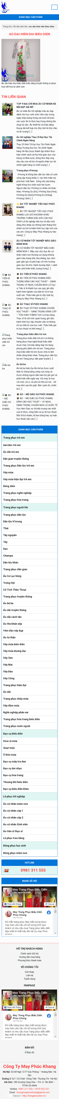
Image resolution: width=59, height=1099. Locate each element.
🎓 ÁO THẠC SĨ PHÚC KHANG (32, 304)
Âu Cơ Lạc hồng (12, 576)
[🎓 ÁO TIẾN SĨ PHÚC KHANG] (7, 280)
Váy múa (8, 472)
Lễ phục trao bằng (13, 838)
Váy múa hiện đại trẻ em (17, 479)
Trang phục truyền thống (17, 596)
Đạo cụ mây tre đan (14, 761)
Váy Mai (8, 664)
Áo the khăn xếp (12, 623)
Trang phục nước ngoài (16, 726)
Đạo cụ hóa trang (13, 775)
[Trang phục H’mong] (7, 175)
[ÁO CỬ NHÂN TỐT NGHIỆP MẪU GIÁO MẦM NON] (7, 246)
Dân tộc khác (10, 562)
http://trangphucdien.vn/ (34, 1095)
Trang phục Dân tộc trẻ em (18, 465)
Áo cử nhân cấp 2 (13, 817)
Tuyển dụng (29, 978)
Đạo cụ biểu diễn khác (16, 788)
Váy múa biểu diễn (14, 644)
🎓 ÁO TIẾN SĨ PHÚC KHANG (31, 274)
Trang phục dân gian (15, 569)
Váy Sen (8, 657)
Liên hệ (29, 975)
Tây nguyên (10, 535)
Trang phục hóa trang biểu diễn (21, 719)
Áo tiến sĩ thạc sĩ (13, 831)
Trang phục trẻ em (14, 437)
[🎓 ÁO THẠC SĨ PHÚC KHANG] (7, 310)
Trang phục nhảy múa (15, 698)
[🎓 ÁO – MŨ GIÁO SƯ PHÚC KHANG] (7, 402)
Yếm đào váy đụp (13, 630)
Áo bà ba (8, 603)
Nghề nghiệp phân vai (15, 712)
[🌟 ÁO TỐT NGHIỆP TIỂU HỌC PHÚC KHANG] (7, 209)
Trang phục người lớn (15, 507)
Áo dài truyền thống (14, 610)
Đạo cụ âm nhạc (12, 768)
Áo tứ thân (9, 637)
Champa (8, 555)
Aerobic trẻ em (12, 445)
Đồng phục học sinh (14, 845)
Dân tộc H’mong (12, 521)
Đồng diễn (9, 486)
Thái (5, 528)
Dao (5, 548)
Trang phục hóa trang (15, 499)
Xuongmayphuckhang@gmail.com (33, 1092)
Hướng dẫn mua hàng (29, 957)
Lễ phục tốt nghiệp (14, 796)
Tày (5, 541)
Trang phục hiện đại (14, 685)
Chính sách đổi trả (30, 953)
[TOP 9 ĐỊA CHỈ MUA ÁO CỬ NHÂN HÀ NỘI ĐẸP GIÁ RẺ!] (7, 109)
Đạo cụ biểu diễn (13, 733)
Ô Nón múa (9, 754)
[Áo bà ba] (7, 366)
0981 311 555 (26, 1089)
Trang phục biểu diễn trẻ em (31, 334)
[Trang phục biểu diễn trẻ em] (7, 340)
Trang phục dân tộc (14, 514)
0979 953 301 (42, 1089)
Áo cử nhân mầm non (15, 803)
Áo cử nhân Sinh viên (15, 824)
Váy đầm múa (11, 705)
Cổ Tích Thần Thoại (14, 589)
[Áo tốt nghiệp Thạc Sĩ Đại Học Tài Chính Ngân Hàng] (7, 142)
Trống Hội (9, 582)
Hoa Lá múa (10, 741)
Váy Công (8, 678)
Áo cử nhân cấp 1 (13, 810)
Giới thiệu (29, 972)
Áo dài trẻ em (11, 451)
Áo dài (7, 691)
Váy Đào (8, 671)
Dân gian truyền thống (16, 458)
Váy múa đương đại (14, 650)
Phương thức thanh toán (29, 960)
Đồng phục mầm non (15, 853)
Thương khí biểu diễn (15, 782)
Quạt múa (9, 747)
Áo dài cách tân (12, 616)
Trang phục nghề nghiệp (17, 492)
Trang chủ (7, 26)
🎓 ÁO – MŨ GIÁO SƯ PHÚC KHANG (35, 394)
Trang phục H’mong (27, 170)
